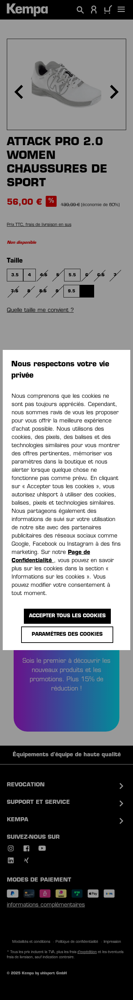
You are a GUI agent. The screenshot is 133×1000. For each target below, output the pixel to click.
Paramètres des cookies (67, 634)
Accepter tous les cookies (67, 616)
